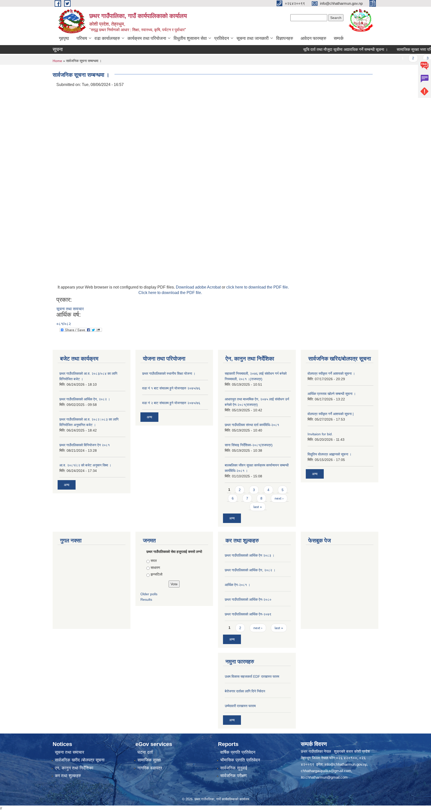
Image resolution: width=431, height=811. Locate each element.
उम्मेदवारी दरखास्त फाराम (240, 706)
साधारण (155, 568)
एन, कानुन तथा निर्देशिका (74, 768)
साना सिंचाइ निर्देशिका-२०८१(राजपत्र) (249, 445)
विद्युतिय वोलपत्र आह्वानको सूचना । (329, 454)
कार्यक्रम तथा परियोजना (146, 38)
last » (257, 507)
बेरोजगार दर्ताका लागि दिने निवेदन (245, 691)
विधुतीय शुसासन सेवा (190, 38)
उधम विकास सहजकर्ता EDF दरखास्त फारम (252, 676)
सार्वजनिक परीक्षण (233, 775)
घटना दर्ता (145, 752)
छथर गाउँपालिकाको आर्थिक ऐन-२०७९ (248, 614)
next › (279, 498)
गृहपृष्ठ (64, 38)
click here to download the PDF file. (257, 287)
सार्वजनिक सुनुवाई (233, 768)
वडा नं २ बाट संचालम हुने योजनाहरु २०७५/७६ (171, 403)
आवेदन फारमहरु (313, 38)
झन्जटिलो (156, 574)
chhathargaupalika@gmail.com (326, 771)
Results (146, 599)
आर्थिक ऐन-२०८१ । (237, 585)
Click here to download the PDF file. (170, 293)
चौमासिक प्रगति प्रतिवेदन (240, 760)
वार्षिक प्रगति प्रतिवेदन (237, 752)
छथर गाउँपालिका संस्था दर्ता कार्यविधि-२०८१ (252, 425)
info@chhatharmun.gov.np (345, 764)
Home (57, 61)
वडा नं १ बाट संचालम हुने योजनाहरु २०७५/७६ (171, 388)
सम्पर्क (338, 38)
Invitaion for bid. (320, 434)
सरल (154, 561)
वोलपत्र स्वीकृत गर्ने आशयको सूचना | (331, 414)
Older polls (148, 594)
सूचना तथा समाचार (70, 309)
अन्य (66, 485)
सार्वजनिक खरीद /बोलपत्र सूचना (80, 760)
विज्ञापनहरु (284, 38)
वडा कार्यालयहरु (107, 38)
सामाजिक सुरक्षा (149, 760)
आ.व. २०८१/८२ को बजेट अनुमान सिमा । (85, 465)
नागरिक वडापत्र (149, 768)
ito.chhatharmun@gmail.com (324, 777)
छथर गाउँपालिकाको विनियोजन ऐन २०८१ (84, 445)
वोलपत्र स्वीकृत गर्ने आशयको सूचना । (331, 373)
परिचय (82, 38)
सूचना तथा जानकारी (252, 38)
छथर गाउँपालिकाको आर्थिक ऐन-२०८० (248, 599)
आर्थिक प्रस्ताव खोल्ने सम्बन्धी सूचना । (332, 394)
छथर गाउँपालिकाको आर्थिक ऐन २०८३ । (249, 555)
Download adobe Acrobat (199, 287)
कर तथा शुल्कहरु (68, 775)
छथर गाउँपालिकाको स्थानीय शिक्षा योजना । (168, 373)
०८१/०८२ (63, 324)
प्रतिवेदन (221, 38)
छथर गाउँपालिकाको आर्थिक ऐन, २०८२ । (84, 399)
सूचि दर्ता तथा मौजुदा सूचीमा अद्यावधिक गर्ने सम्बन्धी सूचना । (334, 49)
